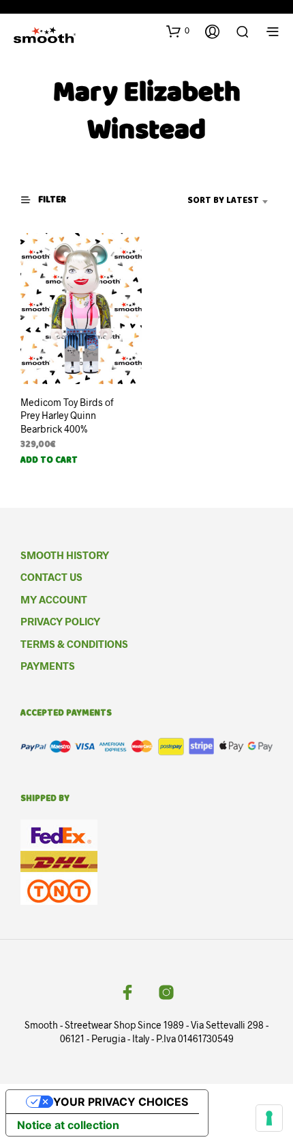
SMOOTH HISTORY (64, 555)
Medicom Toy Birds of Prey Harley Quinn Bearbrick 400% (67, 415)
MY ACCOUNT (53, 599)
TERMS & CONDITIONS (74, 644)
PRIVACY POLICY (60, 621)
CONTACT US (51, 577)
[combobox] (208, 201)
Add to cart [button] (49, 462)
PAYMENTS (47, 666)
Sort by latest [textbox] (223, 201)
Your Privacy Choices (120, 1102)
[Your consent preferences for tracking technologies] (269, 1118)
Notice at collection (68, 1125)
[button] (177, 31)
